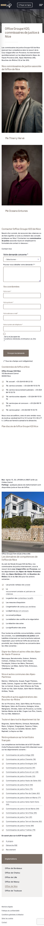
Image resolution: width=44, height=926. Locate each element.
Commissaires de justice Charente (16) (21, 759)
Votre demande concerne (15, 254)
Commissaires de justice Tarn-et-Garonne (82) (24, 821)
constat (27, 585)
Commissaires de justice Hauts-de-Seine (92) (23, 781)
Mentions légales (7, 906)
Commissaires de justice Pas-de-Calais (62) (23, 793)
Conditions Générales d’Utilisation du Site (20, 339)
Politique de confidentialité (10, 910)
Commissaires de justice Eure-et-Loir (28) (22, 772)
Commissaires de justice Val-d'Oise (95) (21, 813)
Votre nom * (7, 291)
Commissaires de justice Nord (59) (19, 785)
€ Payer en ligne (25, 5)
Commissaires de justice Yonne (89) (20, 826)
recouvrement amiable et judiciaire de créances (20, 592)
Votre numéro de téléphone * (13, 324)
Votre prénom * (8, 302)
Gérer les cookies (7, 918)
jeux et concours (22, 611)
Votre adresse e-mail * (10, 313)
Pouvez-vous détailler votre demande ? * (19, 265)
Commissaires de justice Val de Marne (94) (22, 809)
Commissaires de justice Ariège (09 (19, 755)
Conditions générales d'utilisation (13, 914)
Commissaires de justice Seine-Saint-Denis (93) (22, 803)
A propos (9, 841)
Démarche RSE (11, 845)
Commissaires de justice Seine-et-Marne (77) (23, 798)
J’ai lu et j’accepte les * (20, 339)
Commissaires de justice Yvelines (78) (20, 830)
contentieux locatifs (25, 598)
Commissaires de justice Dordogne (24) (21, 764)
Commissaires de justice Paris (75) (19, 789)
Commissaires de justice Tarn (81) (19, 817)
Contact (4, 922)
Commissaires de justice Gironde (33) (20, 776)
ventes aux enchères (28, 607)
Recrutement (11, 850)
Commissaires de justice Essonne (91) (20, 768)
